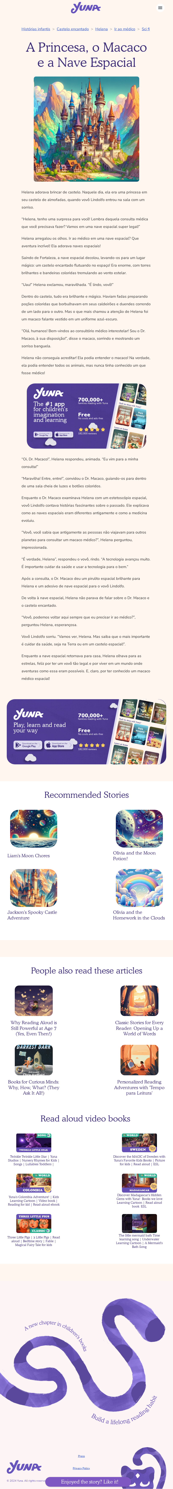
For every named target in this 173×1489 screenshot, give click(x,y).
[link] (43, 434)
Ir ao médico (124, 29)
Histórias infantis (36, 29)
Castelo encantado (73, 29)
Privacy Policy (81, 1468)
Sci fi (146, 29)
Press (81, 1456)
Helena (101, 29)
